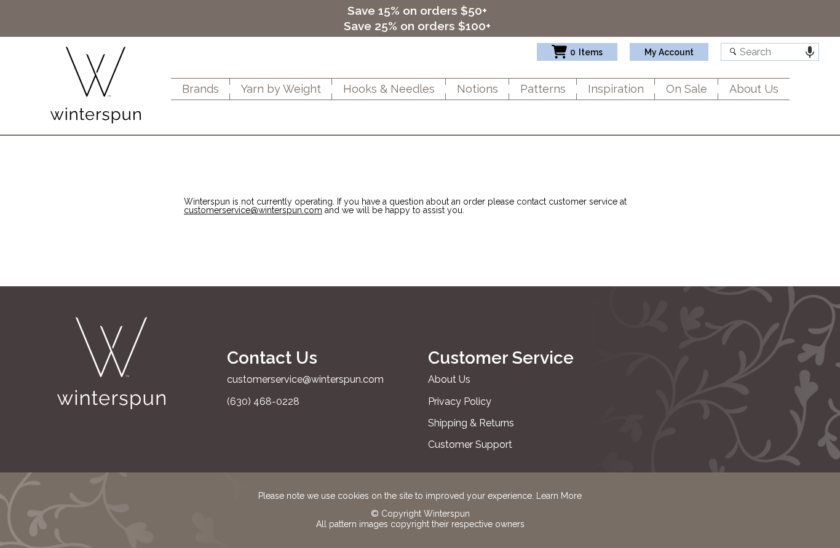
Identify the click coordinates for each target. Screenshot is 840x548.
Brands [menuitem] (200, 88)
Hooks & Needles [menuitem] (389, 88)
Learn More (559, 496)
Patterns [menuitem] (543, 88)
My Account (669, 52)
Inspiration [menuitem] (616, 88)
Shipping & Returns (471, 423)
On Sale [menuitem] (686, 88)
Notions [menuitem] (477, 88)
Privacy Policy (459, 401)
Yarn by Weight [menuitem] (281, 88)
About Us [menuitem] (754, 88)
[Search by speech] (810, 52)
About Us (449, 379)
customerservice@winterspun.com (253, 210)
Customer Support (470, 444)
